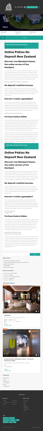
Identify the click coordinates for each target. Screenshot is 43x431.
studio (10, 422)
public (5, 384)
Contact (14, 404)
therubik (38, 427)
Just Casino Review (8, 212)
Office (25, 402)
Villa (24, 410)
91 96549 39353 (20, 7)
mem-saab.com (7, 382)
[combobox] (7, 34)
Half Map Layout (7, 402)
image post (12, 420)
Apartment (26, 407)
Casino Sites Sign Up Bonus (9, 211)
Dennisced (11, 279)
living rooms (5, 422)
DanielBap (11, 274)
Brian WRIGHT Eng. (16, 276)
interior (17, 420)
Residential (25, 405)
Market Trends (6, 381)
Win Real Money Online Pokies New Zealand (12, 233)
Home (5, 400)
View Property (21, 307)
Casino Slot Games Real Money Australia (11, 260)
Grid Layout (14, 402)
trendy (14, 422)
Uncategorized (6, 386)
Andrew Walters (14, 273)
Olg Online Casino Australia (9, 264)
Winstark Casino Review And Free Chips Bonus (13, 113)
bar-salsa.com (6, 377)
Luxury (5, 379)
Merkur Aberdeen (7, 265)
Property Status (33, 32)
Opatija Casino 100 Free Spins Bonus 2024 (12, 232)
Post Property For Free (32, 7)
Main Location (3, 32)
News (5, 404)
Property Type (18, 32)
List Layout (14, 400)
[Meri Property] (9, 12)
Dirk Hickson (11, 278)
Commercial (25, 400)
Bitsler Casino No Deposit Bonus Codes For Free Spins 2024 (16, 81)
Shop (25, 404)
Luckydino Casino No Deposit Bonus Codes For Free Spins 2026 (16, 262)
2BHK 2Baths (7, 315)
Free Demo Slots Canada (8, 267)
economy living (6, 420)
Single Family (26, 409)
